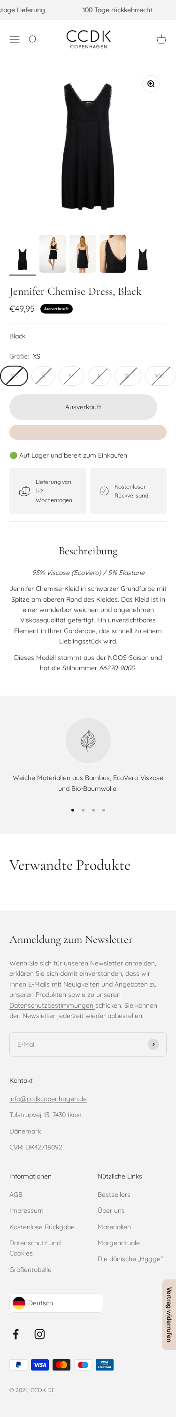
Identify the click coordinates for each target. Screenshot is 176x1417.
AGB (16, 1194)
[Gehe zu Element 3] (82, 255)
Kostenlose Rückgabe (42, 1227)
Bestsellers (114, 1194)
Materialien (114, 1227)
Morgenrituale (119, 1243)
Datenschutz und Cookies (35, 1248)
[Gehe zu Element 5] (143, 261)
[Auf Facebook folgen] (15, 1334)
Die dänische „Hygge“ (130, 1259)
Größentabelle (30, 1269)
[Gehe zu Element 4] (112, 255)
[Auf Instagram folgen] (39, 1334)
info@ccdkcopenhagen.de (48, 1099)
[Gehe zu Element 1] (22, 261)
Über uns (111, 1210)
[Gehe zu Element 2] (52, 255)
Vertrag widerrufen (169, 1314)
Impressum (26, 1210)
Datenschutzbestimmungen (52, 1005)
